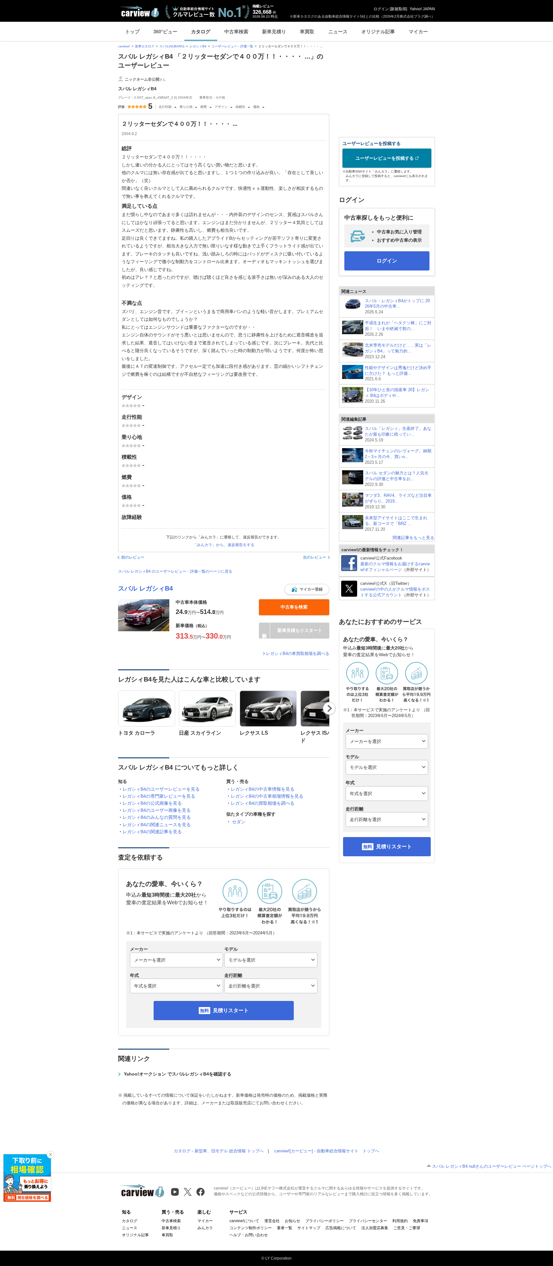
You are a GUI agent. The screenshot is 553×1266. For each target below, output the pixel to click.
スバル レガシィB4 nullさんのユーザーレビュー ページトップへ (491, 1166)
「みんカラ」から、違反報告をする (223, 545)
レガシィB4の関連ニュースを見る (157, 824)
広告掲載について (340, 1228)
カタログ (200, 31)
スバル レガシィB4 (145, 588)
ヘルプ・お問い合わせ (248, 1235)
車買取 (307, 31)
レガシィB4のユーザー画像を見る (157, 810)
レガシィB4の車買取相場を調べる (297, 653)
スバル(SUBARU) (171, 46)
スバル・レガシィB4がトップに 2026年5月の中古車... (397, 306)
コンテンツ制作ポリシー (250, 1228)
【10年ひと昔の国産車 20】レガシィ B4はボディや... (397, 395)
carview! (124, 46)
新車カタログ (144, 46)
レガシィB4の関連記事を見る (152, 831)
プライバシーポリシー (324, 1221)
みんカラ (205, 1228)
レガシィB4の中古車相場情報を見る (267, 796)
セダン (238, 821)
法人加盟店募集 (374, 1228)
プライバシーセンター (368, 1221)
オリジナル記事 (378, 31)
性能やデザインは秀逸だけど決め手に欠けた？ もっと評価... (398, 373)
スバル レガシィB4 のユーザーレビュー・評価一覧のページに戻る (175, 571)
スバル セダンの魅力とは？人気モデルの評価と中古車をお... (397, 479)
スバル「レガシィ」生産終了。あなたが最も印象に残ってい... (398, 434)
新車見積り (274, 31)
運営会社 (272, 1221)
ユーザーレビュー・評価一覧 (232, 46)
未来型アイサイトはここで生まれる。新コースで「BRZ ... (396, 523)
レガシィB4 (197, 46)
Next (329, 708)
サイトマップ (308, 1228)
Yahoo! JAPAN (422, 9)
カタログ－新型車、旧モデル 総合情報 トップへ (219, 1151)
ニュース (338, 31)
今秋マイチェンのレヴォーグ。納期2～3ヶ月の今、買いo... (398, 456)
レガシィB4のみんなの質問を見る (157, 817)
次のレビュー (314, 557)
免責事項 (420, 1221)
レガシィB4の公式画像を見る (152, 803)
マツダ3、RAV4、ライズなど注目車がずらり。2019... (398, 501)
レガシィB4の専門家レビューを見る (159, 796)
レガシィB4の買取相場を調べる (262, 803)
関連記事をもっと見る (413, 537)
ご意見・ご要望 (406, 1228)
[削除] (50, 1154)
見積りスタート (231, 1010)
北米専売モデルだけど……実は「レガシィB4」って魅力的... (398, 351)
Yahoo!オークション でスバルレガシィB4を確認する (177, 1074)
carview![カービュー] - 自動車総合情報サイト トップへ (326, 1151)
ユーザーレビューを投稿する (385, 158)
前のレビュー (132, 557)
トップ (132, 31)
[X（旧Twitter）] (187, 1192)
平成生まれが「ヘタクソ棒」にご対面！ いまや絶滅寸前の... (398, 328)
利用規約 (400, 1221)
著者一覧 (284, 1228)
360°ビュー (165, 31)
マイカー (418, 31)
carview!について (244, 1221)
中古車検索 (236, 31)
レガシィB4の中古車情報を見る (262, 789)
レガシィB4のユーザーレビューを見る (161, 789)
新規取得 (398, 9)
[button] (307, 589)
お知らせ (292, 1221)
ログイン (381, 9)
